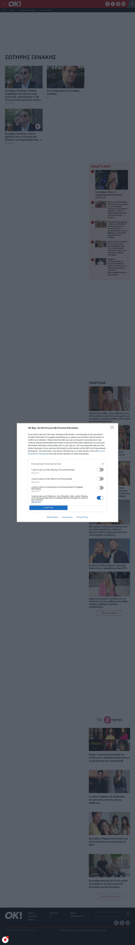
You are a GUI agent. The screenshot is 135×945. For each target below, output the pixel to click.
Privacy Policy (82, 517)
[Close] (113, 428)
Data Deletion (52, 517)
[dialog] (67, 472)
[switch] (100, 469)
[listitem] (67, 463)
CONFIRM (48, 508)
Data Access (67, 517)
